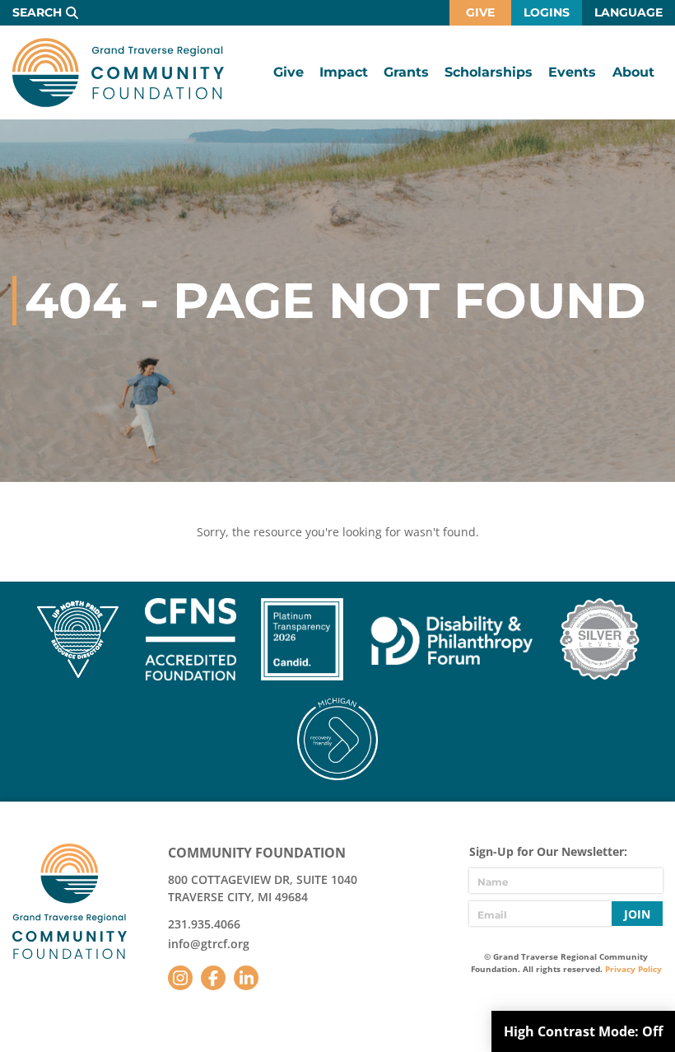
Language (628, 12)
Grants (406, 72)
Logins (547, 12)
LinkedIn (246, 978)
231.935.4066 (204, 924)
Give (480, 12)
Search (37, 12)
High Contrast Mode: (583, 1031)
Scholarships (489, 72)
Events (572, 72)
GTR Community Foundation (118, 72)
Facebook (213, 978)
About (633, 72)
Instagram (180, 978)
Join (637, 914)
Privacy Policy (633, 969)
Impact (343, 72)
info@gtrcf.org (208, 943)
